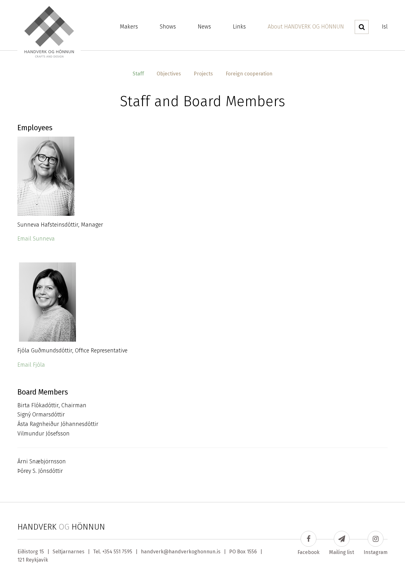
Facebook (308, 552)
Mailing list (341, 552)
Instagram (376, 552)
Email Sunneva (36, 238)
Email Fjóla (31, 364)
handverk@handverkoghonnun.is (181, 552)
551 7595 (123, 552)
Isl (385, 26)
